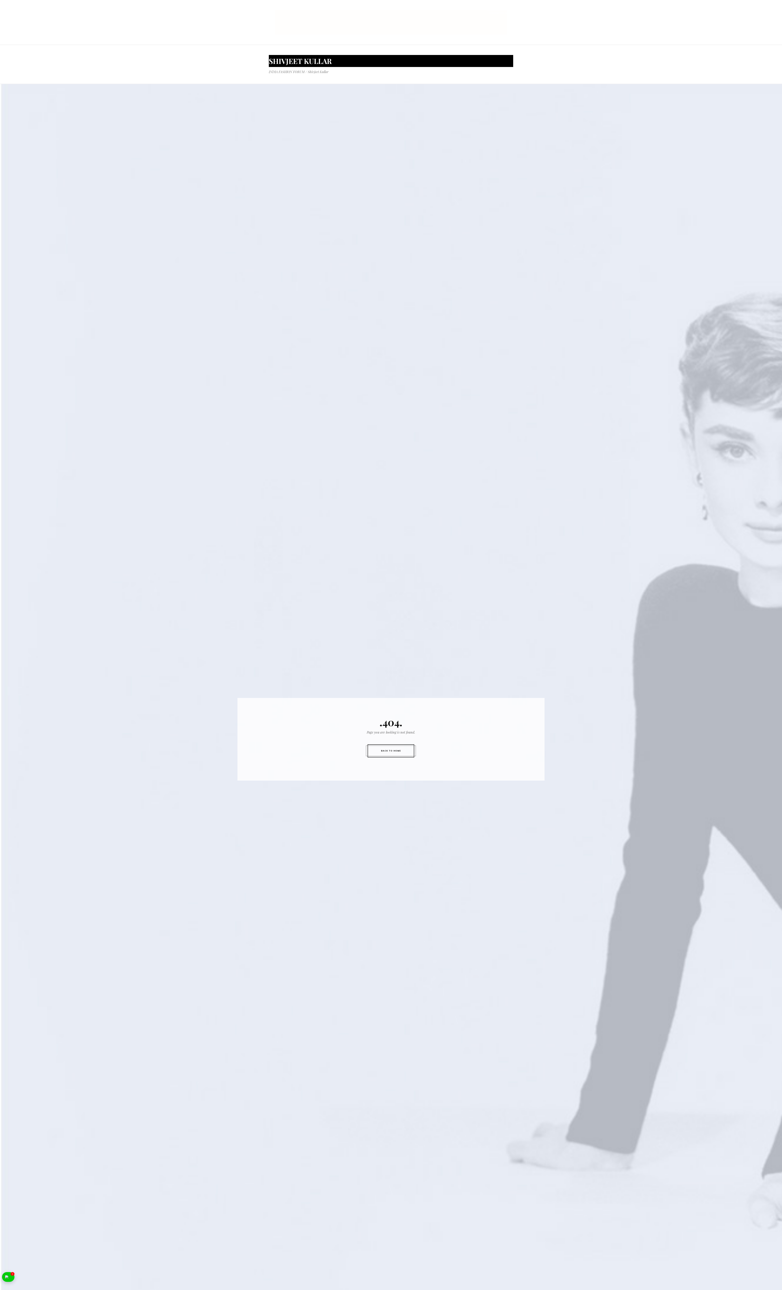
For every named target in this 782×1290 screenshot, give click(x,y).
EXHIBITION (403, 8)
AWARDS (460, 8)
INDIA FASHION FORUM (287, 71)
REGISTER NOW (500, 13)
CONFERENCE (379, 8)
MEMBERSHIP (481, 8)
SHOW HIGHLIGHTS (433, 8)
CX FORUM (505, 8)
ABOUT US (357, 8)
